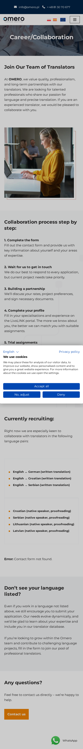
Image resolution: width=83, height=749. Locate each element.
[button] (11, 351)
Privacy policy (69, 351)
